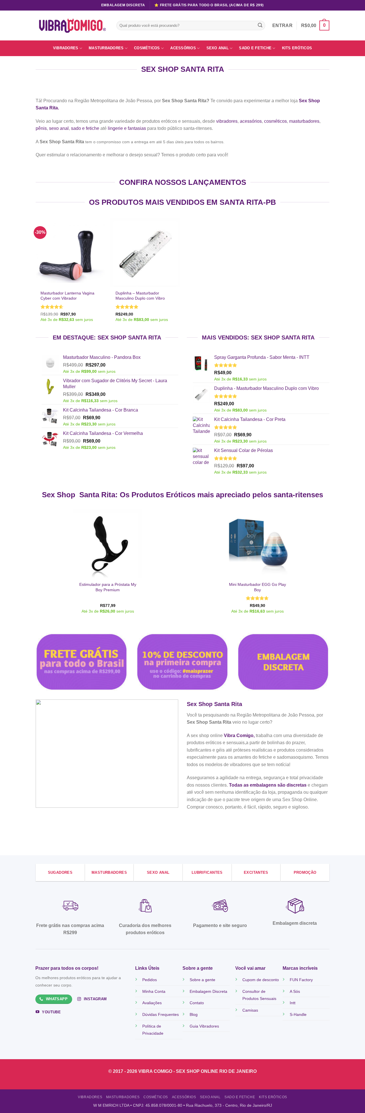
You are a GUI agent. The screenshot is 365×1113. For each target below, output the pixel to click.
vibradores (227, 121)
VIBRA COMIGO (155, 1071)
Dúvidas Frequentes (160, 1014)
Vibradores (65, 48)
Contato (197, 1003)
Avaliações (152, 1003)
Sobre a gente (202, 979)
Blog (194, 1014)
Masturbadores (106, 48)
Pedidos (149, 979)
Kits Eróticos (297, 48)
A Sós (295, 991)
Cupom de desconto (260, 979)
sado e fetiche (85, 128)
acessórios (251, 121)
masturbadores (304, 121)
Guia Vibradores (204, 1026)
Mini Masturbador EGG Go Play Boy (257, 587)
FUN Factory (301, 979)
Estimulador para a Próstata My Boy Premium (107, 587)
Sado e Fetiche (255, 48)
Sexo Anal (217, 48)
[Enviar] (260, 25)
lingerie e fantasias (127, 128)
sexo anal (59, 128)
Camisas (250, 1010)
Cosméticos (147, 48)
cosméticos (275, 121)
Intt (292, 1003)
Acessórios (183, 48)
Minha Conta (153, 991)
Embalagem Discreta (208, 991)
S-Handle (298, 1014)
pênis (41, 128)
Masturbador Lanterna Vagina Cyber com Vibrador (67, 296)
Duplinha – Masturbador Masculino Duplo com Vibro (140, 296)
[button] (315, 25)
